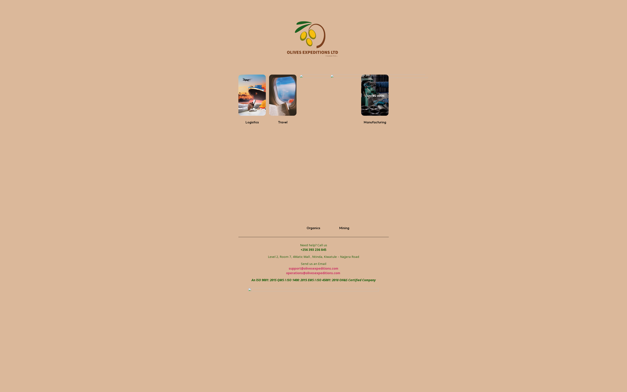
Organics (313, 228)
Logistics (252, 122)
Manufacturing (375, 122)
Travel (282, 122)
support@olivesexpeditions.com (313, 268)
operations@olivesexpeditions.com (313, 273)
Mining (344, 228)
